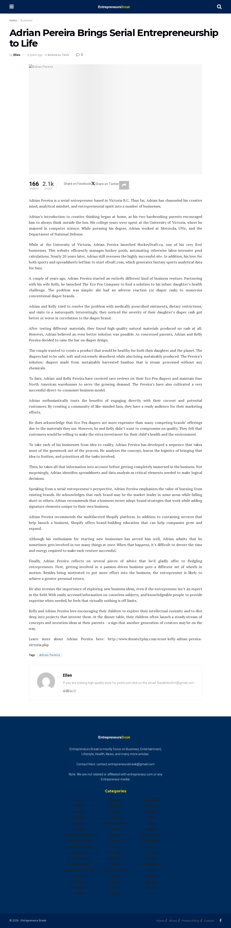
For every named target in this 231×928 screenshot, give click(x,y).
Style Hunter (152, 841)
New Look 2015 (115, 870)
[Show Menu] (11, 7)
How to (115, 835)
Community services (79, 835)
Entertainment (79, 864)
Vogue (152, 876)
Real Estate (151, 800)
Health (115, 817)
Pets (115, 888)
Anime (79, 800)
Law (115, 847)
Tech (65, 55)
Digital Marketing (79, 847)
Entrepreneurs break (79, 870)
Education (79, 858)
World (151, 888)
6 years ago (35, 55)
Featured (79, 882)
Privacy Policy (190, 920)
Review (151, 812)
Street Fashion (152, 835)
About (173, 920)
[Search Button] (219, 7)
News (115, 876)
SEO (152, 817)
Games (115, 812)
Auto (79, 806)
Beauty (79, 812)
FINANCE (79, 888)
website (152, 882)
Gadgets (115, 806)
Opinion (115, 882)
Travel (152, 858)
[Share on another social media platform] (124, 185)
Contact (209, 920)
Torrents (151, 853)
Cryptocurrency (79, 841)
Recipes (152, 806)
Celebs (79, 829)
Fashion (79, 876)
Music (115, 864)
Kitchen (115, 841)
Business (26, 20)
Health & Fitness (115, 823)
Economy (79, 853)
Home (13, 20)
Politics (115, 894)
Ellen (16, 55)
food (79, 894)
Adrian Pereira (49, 655)
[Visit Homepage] (115, 6)
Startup (151, 829)
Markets (115, 858)
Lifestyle (115, 853)
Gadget (115, 800)
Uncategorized (151, 864)
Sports (152, 823)
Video (151, 870)
